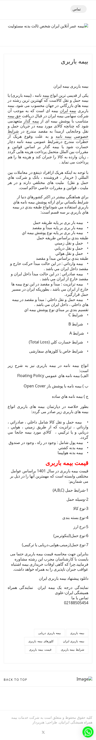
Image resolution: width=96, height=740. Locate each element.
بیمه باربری (77, 633)
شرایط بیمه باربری (72, 649)
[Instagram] (16, 732)
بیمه (46, 95)
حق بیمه (14, 116)
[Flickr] (8, 732)
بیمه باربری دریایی (49, 633)
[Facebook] (52, 732)
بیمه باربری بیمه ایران (70, 86)
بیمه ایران (68, 110)
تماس (77, 9)
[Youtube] (25, 732)
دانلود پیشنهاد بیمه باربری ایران (63, 578)
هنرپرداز (38, 722)
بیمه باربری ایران (73, 641)
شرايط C (75, 315)
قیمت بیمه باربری (40, 649)
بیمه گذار (31, 121)
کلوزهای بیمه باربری (41, 641)
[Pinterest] (34, 732)
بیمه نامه (63, 136)
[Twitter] (43, 732)
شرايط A (77, 333)
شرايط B (75, 324)
